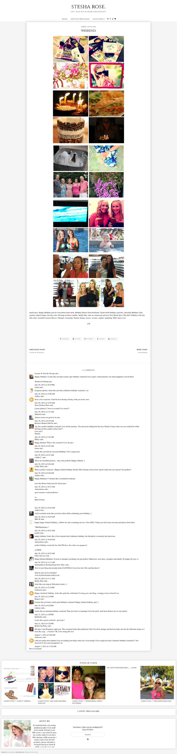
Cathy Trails (39, 466)
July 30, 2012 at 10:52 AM (45, 553)
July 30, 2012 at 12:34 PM (44, 587)
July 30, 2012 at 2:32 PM (44, 596)
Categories (98, 19)
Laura (37, 387)
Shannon (38, 414)
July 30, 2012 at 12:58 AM (45, 403)
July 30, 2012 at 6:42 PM (44, 605)
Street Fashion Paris (42, 405)
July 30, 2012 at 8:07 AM (44, 446)
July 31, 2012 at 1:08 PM (44, 614)
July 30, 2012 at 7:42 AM (44, 437)
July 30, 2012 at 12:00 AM (45, 394)
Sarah (37, 448)
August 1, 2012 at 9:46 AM (45, 635)
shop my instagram (80, 19)
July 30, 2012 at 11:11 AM (45, 562)
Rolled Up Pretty (41, 626)
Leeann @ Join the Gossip (44, 373)
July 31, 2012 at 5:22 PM (44, 623)
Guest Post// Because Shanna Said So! (52, 702)
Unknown (38, 590)
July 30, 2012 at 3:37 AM (44, 412)
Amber (37, 510)
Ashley (37, 396)
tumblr (102, 339)
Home (64, 19)
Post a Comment (35, 648)
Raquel (37, 599)
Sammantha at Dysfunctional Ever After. (50, 564)
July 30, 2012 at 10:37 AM (45, 486)
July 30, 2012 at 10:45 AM (45, 516)
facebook (65, 339)
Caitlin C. (38, 457)
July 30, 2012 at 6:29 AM (44, 421)
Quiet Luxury (40, 499)
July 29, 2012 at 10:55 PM (44, 385)
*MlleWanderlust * (42, 527)
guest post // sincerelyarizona (156, 701)
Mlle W (37, 519)
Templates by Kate (31, 752)
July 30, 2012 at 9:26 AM (44, 464)
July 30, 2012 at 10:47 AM (45, 530)
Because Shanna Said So (44, 423)
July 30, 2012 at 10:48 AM (45, 539)
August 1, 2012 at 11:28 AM (45, 646)
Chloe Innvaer (40, 555)
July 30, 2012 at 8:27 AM (44, 455)
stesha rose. (88, 6)
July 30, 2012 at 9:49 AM (44, 473)
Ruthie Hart (39, 581)
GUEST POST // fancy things (17, 701)
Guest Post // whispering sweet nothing (87, 702)
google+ (114, 339)
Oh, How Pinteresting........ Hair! (121, 667)
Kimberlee (39, 617)
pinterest (90, 339)
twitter (78, 339)
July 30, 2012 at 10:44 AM (45, 507)
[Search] (87, 739)
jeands (37, 533)
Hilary (37, 439)
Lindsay (38, 608)
